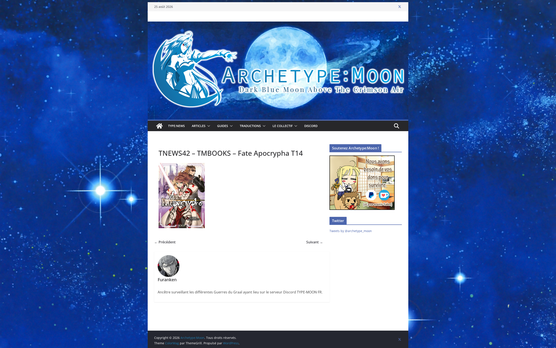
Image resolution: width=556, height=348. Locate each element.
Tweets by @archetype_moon (350, 231)
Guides (222, 126)
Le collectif (283, 126)
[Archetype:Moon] (278, 24)
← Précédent (164, 242)
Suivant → (314, 242)
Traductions (250, 126)
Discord (311, 126)
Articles (198, 126)
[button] (207, 126)
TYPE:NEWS (176, 126)
